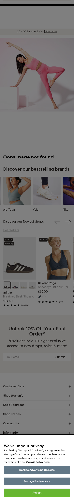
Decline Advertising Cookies (37, 470)
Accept (37, 492)
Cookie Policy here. (38, 462)
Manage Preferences (37, 481)
